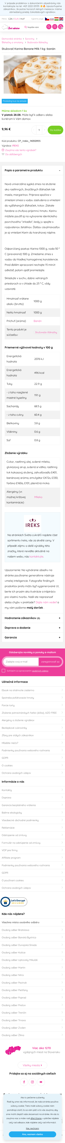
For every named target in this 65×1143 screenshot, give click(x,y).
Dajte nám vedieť (46, 602)
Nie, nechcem (32, 1128)
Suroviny (29, 38)
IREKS (15, 145)
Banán (38, 321)
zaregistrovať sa (50, 661)
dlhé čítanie (36, 1118)
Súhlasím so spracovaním (27, 670)
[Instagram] (32, 1082)
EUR (16, 19)
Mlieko (38, 497)
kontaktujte (36, 556)
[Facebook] (24, 1082)
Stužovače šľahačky (37, 42)
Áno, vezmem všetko (32, 1134)
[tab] (32, 170)
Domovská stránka (12, 38)
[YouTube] (41, 1082)
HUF (22, 19)
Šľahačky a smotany (12, 42)
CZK (10, 19)
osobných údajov (40, 670)
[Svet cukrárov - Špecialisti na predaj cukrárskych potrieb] (11, 26)
